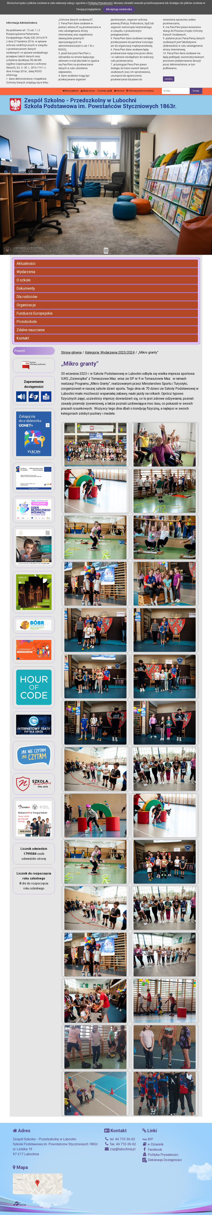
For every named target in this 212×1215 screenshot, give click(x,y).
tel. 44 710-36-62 (122, 1139)
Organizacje (26, 305)
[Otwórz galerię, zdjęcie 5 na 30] (95, 537)
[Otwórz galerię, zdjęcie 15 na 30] (95, 769)
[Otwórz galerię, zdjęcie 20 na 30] (164, 862)
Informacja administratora (141, 91)
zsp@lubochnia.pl (122, 1149)
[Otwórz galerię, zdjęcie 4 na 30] (164, 491)
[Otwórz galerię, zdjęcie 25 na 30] (95, 1001)
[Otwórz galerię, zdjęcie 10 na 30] (164, 630)
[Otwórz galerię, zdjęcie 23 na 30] (95, 954)
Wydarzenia (26, 272)
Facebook (154, 1150)
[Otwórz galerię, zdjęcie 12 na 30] (164, 676)
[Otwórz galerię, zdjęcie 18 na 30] (164, 815)
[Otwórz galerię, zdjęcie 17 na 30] (95, 815)
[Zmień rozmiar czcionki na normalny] (107, 91)
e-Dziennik (155, 1144)
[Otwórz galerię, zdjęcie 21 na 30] (95, 908)
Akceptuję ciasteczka (119, 9)
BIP (150, 1139)
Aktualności (26, 263)
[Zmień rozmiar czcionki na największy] (111, 91)
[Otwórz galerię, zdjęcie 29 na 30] (95, 1093)
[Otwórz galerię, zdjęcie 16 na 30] (164, 769)
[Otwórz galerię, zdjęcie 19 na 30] (95, 862)
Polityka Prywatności (162, 1155)
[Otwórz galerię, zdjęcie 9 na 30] (95, 630)
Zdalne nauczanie (31, 330)
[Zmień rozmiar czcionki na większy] (109, 91)
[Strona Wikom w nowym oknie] (19, 1204)
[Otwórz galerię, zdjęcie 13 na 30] (95, 723)
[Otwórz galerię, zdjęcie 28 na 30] (164, 1047)
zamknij (168, 79)
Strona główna (71, 91)
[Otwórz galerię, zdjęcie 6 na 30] (164, 537)
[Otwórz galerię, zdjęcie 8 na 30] (164, 584)
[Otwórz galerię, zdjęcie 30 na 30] (164, 1093)
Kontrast (120, 91)
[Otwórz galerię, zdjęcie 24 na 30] (164, 954)
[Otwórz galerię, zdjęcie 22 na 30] (164, 908)
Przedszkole (27, 322)
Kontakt (23, 338)
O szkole (24, 280)
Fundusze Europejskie (35, 313)
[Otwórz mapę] (38, 1184)
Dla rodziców (27, 297)
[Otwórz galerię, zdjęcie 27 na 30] (95, 1047)
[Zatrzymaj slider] (106, 251)
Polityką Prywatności (100, 3)
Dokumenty (26, 288)
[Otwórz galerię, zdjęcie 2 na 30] (164, 444)
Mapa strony (89, 91)
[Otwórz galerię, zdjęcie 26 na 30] (164, 1001)
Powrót (19, 351)
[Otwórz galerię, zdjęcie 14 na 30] (164, 723)
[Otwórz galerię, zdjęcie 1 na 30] (95, 444)
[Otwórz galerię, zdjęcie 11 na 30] (95, 676)
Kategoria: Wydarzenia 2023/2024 (110, 352)
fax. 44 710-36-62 (122, 1144)
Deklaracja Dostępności (164, 1160)
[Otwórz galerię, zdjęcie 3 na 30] (95, 491)
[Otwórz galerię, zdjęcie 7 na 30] (95, 584)
